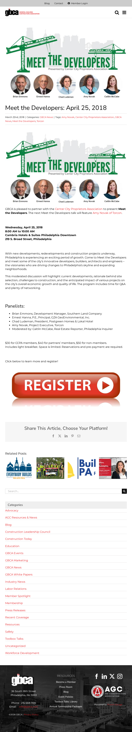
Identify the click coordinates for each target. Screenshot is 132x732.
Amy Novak (68, 117)
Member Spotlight (18, 596)
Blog (8, 524)
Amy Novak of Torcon (107, 213)
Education (12, 546)
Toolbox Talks (14, 638)
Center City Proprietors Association (94, 117)
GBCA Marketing (16, 560)
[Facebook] (96, 676)
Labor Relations (15, 588)
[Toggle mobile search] (117, 12)
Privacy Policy (31, 714)
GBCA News (46, 117)
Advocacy (11, 510)
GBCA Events (14, 553)
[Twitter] (112, 676)
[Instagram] (119, 676)
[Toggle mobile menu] (124, 12)
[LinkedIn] (104, 676)
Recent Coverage (17, 617)
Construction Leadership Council (27, 531)
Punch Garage (114, 704)
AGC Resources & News (21, 517)
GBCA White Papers (18, 574)
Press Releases (15, 610)
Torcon (40, 121)
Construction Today (18, 539)
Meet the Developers (24, 121)
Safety (9, 631)
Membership (14, 603)
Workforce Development (22, 653)
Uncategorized (15, 646)
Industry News (15, 581)
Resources (12, 624)
